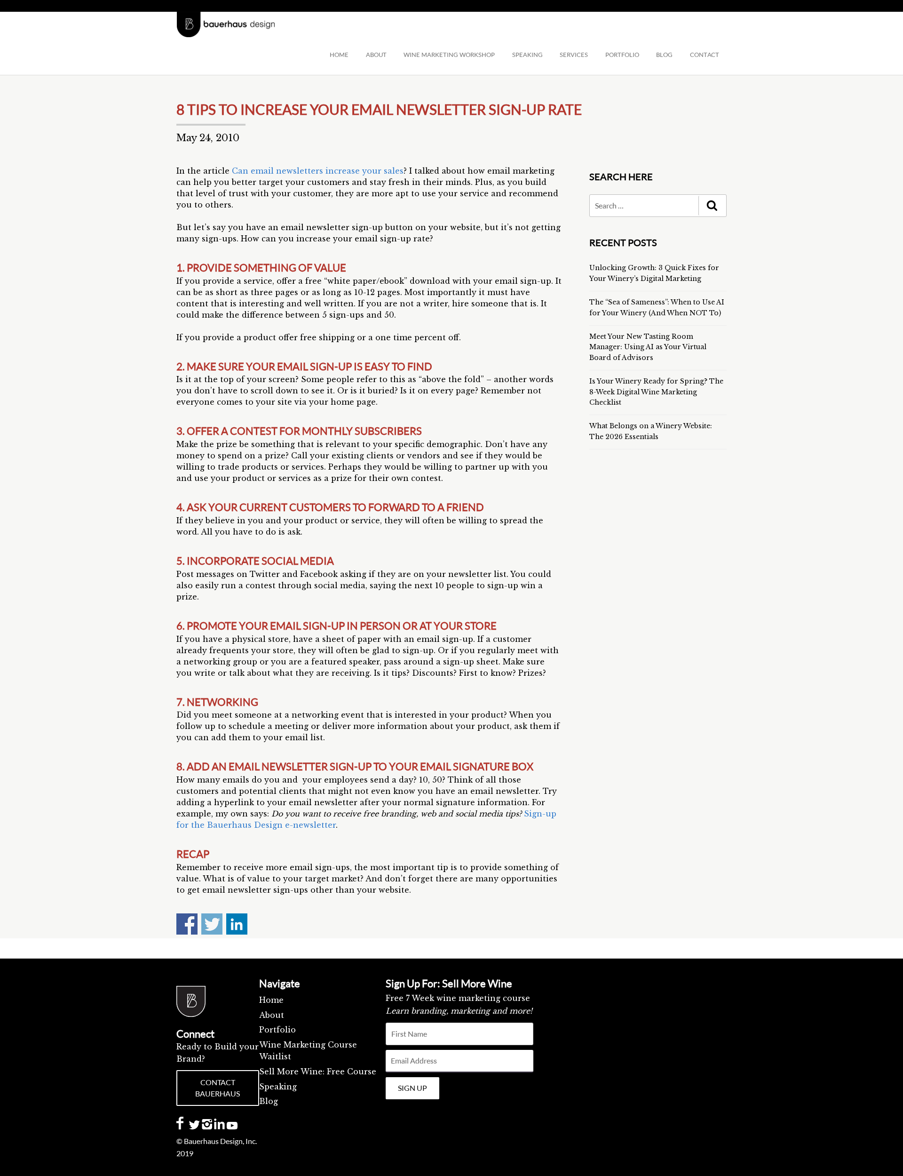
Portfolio (622, 54)
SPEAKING (527, 54)
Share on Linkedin (236, 924)
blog (664, 54)
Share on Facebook (187, 924)
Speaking (278, 1086)
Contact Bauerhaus (217, 1088)
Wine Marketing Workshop (449, 54)
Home (339, 54)
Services (574, 54)
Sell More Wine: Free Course (317, 1071)
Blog (268, 1101)
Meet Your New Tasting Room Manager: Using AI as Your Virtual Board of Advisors (647, 347)
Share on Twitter (211, 924)
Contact (704, 54)
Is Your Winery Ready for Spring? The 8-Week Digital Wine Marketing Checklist (656, 392)
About (376, 54)
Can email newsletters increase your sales (318, 171)
